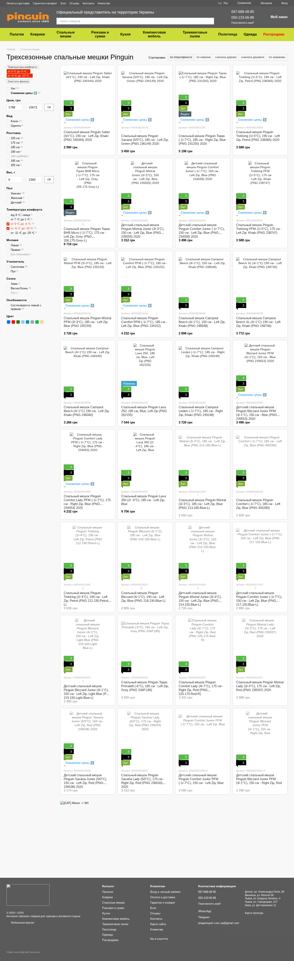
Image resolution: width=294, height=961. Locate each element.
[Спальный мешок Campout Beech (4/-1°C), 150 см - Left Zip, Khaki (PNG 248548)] (203, 281)
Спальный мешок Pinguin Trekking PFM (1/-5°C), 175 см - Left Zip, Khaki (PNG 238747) (259, 228)
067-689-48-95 (242, 12)
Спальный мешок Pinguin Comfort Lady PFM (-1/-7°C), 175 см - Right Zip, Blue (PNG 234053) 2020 (87, 502)
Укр (220, 3)
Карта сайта (158, 924)
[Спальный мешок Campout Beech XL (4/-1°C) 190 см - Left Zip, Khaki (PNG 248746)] (260, 281)
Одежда (250, 34)
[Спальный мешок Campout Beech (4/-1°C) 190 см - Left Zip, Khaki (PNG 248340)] (88, 370)
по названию (277, 57)
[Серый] (32, 322)
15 (140, 588)
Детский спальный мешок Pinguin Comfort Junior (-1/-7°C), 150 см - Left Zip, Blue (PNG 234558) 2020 (202, 230)
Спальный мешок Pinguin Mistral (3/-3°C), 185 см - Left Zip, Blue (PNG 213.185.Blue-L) (202, 504)
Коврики (37, 34)
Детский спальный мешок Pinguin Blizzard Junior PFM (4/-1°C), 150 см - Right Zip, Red (259, 779)
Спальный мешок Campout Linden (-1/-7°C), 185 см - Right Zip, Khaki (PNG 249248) (201, 411)
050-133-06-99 (242, 17)
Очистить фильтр (18, 81)
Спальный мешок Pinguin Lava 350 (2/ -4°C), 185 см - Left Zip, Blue (143, 500)
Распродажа (273, 34)
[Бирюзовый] (27, 322)
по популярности (181, 57)
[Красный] (13, 322)
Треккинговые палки (195, 34)
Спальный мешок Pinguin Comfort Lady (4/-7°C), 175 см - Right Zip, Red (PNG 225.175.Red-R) (201, 688)
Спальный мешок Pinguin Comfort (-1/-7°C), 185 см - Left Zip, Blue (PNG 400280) (258, 504)
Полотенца (227, 34)
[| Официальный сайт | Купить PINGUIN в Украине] (28, 894)
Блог (63, 3)
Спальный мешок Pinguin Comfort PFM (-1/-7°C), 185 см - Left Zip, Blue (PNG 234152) (144, 322)
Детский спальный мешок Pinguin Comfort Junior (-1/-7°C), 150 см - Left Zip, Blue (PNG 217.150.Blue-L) (259, 598)
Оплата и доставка (17, 3)
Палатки (17, 34)
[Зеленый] (37, 322)
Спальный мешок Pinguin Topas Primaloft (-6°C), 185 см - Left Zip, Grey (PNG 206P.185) (145, 686)
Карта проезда (254, 913)
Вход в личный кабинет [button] (165, 891)
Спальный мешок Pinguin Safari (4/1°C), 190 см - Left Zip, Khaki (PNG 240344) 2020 (87, 136)
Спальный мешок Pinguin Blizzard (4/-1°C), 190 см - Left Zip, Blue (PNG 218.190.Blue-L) (143, 596)
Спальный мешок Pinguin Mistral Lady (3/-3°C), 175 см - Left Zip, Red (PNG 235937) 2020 (259, 686)
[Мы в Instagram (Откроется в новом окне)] (121, 3)
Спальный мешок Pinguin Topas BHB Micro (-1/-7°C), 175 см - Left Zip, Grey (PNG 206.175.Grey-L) (87, 234)
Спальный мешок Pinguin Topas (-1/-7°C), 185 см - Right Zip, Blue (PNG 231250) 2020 (202, 139)
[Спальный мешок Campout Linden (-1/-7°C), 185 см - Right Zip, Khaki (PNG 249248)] (203, 370)
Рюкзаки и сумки (100, 34)
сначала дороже (226, 57)
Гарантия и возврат (45, 3)
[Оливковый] (18, 322)
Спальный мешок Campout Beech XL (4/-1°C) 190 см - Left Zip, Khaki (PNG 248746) (258, 322)
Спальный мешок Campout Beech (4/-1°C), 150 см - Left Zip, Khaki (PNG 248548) (202, 322)
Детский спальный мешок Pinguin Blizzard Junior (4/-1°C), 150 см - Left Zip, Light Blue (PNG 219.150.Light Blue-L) (87, 691)
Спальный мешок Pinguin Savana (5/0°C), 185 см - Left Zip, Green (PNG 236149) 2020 (145, 139)
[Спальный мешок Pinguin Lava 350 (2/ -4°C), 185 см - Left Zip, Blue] (145, 459)
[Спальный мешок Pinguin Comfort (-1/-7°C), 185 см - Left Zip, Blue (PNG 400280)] (260, 459)
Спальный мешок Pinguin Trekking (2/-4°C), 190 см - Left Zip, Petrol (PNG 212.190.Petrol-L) (86, 598)
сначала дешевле (252, 57)
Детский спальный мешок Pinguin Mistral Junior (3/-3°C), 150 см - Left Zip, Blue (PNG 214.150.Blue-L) (200, 598)
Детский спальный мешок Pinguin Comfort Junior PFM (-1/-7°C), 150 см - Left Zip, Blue (201, 779)
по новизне (204, 57)
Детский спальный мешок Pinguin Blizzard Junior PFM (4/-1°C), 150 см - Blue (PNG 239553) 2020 (256, 412)
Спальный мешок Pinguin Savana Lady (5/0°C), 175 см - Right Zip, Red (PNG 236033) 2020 (142, 781)
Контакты (88, 3)
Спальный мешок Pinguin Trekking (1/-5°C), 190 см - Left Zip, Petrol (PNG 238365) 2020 (258, 136)
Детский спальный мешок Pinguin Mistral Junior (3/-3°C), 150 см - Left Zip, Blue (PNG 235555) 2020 (142, 230)
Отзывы (74, 3)
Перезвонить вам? (242, 22)
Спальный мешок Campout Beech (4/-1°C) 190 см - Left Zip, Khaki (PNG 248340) (87, 411)
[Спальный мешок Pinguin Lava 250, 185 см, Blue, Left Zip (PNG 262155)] (145, 370)
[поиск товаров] (210, 21)
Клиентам (104, 3)
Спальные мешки (66, 34)
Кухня (125, 34)
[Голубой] (23, 322)
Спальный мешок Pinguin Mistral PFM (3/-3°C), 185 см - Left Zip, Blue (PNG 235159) (87, 322)
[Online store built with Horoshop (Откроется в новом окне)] (23, 956)
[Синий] (8, 322)
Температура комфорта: (22, 67)
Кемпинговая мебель (154, 34)
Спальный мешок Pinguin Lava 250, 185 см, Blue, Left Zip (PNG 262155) (144, 411)
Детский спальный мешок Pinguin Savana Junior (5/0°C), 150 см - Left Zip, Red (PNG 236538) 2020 (85, 781)
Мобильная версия (22, 922)
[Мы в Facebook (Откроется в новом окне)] (116, 3)
